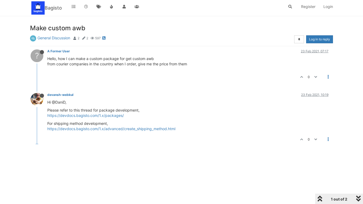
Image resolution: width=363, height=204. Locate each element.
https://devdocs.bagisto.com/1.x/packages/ (85, 115)
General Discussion (53, 38)
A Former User (58, 51)
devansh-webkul (60, 95)
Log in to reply (319, 39)
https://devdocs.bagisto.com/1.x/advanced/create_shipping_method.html (111, 128)
